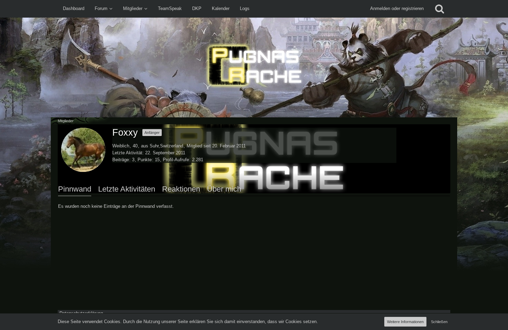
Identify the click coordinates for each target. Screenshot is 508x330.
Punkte (145, 159)
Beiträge (120, 159)
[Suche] (439, 8)
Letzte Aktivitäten (126, 189)
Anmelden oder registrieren (397, 8)
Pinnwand (74, 189)
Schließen (439, 322)
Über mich (224, 189)
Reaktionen (181, 189)
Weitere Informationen (405, 322)
